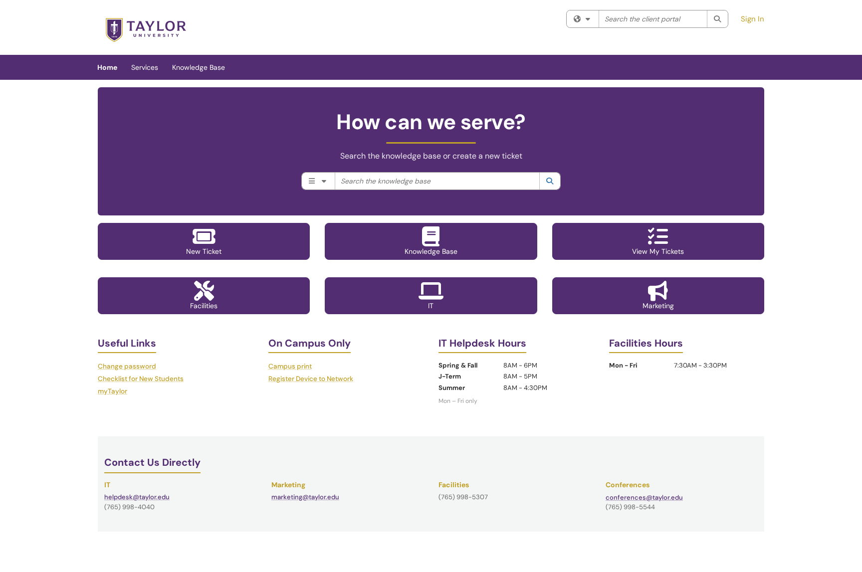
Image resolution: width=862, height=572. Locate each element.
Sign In (752, 19)
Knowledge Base (198, 67)
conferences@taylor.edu (644, 497)
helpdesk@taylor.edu (137, 497)
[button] (204, 241)
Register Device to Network (310, 379)
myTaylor (112, 391)
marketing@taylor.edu (305, 497)
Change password (127, 366)
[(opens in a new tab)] (146, 30)
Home (107, 67)
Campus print (290, 366)
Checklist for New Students (141, 379)
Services (144, 67)
